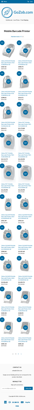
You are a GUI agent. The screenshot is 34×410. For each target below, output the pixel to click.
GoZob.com (22, 396)
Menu (5, 1)
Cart (31, 1)
